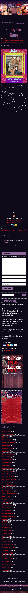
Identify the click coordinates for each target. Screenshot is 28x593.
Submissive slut (6, 556)
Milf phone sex (6, 502)
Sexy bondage (4, 40)
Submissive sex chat (16, 42)
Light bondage (21, 38)
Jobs (21, 585)
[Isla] (14, 216)
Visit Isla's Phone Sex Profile (14, 220)
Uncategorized (6, 567)
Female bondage (6, 488)
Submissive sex (9, 42)
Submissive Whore (7, 559)
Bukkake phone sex (7, 459)
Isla (3, 38)
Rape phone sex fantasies (9, 516)
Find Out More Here (8, 350)
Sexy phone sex (6, 533)
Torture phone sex (7, 564)
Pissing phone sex (7, 508)
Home (7, 585)
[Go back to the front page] (14, 9)
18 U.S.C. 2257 (10, 585)
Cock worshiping (6, 465)
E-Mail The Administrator (5, 588)
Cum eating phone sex (8, 468)
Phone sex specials (7, 505)
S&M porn (5, 519)
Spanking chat (16, 40)
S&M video (5, 522)
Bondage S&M (6, 451)
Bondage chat (15, 38)
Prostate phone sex (7, 513)
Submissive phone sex (8, 547)
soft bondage (11, 230)
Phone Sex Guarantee (16, 585)
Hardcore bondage (7, 496)
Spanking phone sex (7, 544)
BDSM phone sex (6, 440)
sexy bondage (4, 230)
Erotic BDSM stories (7, 474)
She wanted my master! (8, 22)
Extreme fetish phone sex (9, 485)
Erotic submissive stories (9, 479)
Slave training (6, 536)
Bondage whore (6, 457)
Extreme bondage (7, 482)
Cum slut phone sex (7, 471)
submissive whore (19, 230)
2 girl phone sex (8, 38)
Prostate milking (6, 510)
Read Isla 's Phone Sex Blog (14, 222)
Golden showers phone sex (9, 493)
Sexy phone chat (6, 530)
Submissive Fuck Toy (20, 23)
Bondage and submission (9, 442)
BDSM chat (5, 437)
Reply (6, 242)
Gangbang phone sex (8, 491)
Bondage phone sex (7, 448)
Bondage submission (8, 454)
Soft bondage (10, 40)
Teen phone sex (6, 561)
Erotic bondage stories (8, 476)
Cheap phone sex (7, 462)
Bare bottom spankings (8, 434)
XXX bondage (5, 570)
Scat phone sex (6, 525)
